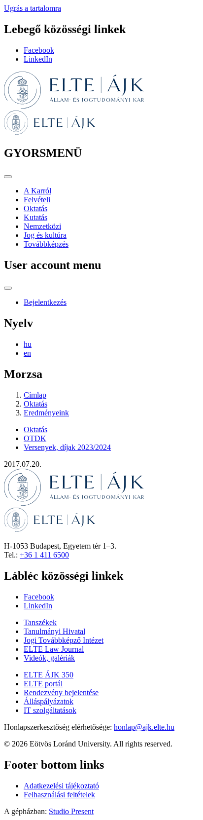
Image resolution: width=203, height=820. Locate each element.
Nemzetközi (42, 226)
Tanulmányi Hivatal (54, 631)
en (27, 353)
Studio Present (71, 811)
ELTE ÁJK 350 (48, 675)
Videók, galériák (49, 658)
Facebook (39, 50)
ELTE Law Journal (54, 649)
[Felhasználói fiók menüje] (8, 288)
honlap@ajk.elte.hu (144, 727)
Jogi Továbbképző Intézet (63, 640)
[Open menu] (8, 176)
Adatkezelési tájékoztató (61, 786)
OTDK (35, 438)
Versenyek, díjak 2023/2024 (67, 447)
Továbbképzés (46, 244)
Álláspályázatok (48, 701)
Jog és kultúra (45, 235)
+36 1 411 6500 (44, 555)
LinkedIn (38, 59)
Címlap (35, 395)
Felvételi (37, 199)
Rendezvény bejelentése (61, 692)
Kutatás (35, 217)
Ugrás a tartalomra (32, 8)
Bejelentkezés (45, 302)
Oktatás (35, 208)
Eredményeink (46, 413)
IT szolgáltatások (50, 710)
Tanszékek (40, 622)
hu (28, 344)
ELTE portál (43, 683)
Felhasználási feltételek (59, 794)
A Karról (37, 190)
